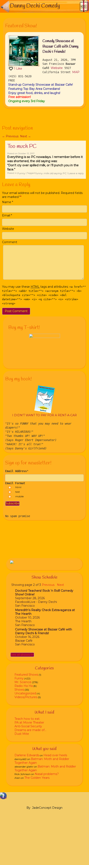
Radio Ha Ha (23, 686)
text (17, 491)
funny (39, 173)
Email (6, 215)
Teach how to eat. (27, 719)
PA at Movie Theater (29, 722)
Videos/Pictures (25, 697)
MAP (75, 72)
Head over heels (55, 755)
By (28, 808)
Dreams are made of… (30, 730)
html (18, 487)
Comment (9, 242)
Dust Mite (21, 734)
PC (64, 173)
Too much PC (22, 146)
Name (6, 202)
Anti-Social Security (28, 726)
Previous (10, 136)
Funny (21, 173)
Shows (19, 689)
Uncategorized (25, 693)
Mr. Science (22, 682)
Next (25, 136)
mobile (19, 496)
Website (57, 68)
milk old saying (53, 173)
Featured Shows (26, 674)
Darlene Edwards (26, 755)
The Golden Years (36, 778)
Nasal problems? (47, 774)
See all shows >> (22, 654)
